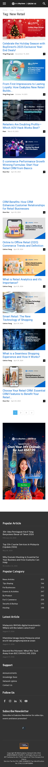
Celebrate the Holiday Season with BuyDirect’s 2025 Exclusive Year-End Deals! (24, 47)
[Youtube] (26, 701)
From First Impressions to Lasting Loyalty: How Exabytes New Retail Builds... (24, 87)
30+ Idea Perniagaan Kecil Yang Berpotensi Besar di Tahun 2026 (18, 532)
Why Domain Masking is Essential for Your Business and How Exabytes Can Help (21, 559)
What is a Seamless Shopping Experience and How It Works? (21, 355)
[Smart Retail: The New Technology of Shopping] (24, 302)
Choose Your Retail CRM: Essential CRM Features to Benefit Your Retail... (24, 394)
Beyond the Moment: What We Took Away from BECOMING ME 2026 (20, 651)
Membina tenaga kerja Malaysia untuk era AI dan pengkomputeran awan (21, 639)
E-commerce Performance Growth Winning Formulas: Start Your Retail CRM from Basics (24, 165)
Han (4, 131)
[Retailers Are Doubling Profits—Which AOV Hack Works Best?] (24, 110)
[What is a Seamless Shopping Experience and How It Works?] (24, 339)
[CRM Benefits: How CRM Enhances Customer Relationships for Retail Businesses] (24, 188)
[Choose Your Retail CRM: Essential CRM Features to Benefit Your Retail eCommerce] (24, 376)
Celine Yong (7, 249)
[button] (4, 3)
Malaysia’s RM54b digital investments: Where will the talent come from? (22, 626)
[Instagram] (10, 701)
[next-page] (31, 412)
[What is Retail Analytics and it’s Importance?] (24, 265)
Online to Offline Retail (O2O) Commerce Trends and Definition (23, 244)
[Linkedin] (15, 701)
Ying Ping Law (8, 54)
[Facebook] (5, 701)
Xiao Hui (6, 172)
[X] (21, 701)
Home (5, 10)
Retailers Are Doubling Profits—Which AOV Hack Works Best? (22, 126)
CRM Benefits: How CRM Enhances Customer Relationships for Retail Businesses (24, 205)
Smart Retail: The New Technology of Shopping (18, 318)
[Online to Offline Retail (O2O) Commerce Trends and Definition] (24, 228)
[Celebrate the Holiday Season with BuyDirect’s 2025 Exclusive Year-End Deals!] (24, 29)
